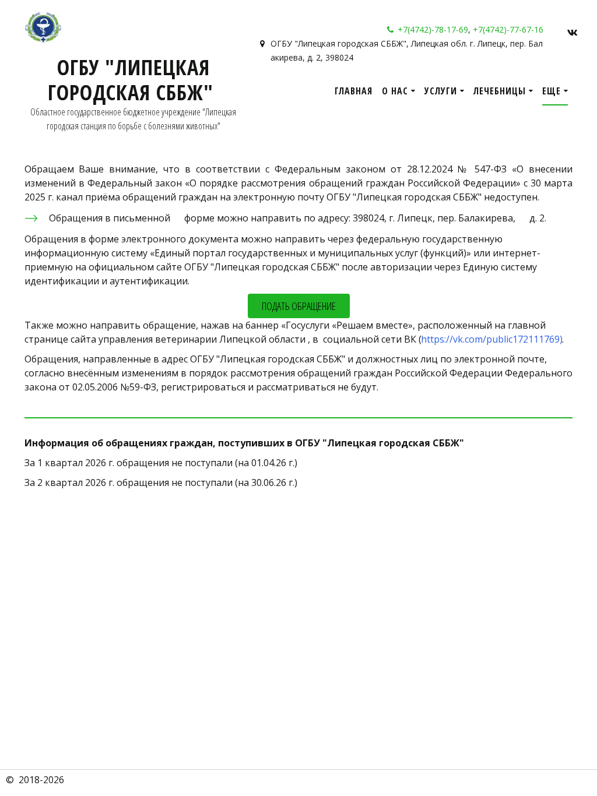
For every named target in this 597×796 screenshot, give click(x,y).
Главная (354, 90)
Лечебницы (499, 90)
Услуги (440, 90)
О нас (395, 90)
